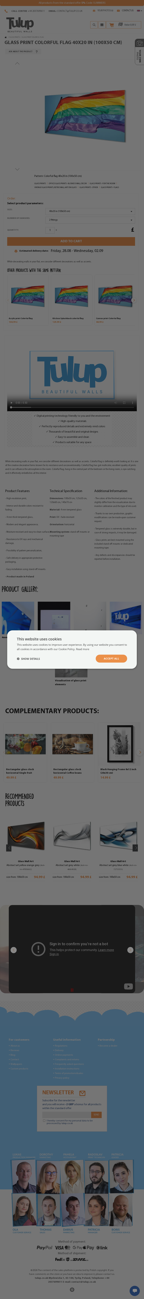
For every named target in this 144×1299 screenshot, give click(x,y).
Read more (82, 649)
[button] (28, 659)
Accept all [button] (111, 658)
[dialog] (72, 649)
